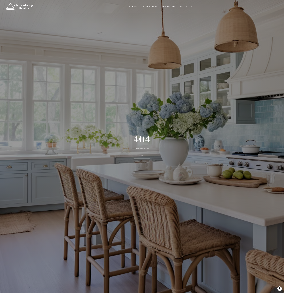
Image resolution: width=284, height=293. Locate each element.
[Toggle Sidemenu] (276, 6)
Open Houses (168, 6)
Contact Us (185, 6)
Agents (133, 6)
